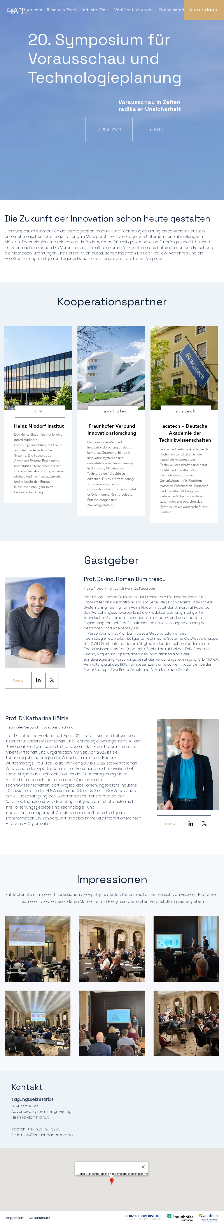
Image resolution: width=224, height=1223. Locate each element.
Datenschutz (40, 1217)
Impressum (15, 1217)
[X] (52, 680)
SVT (18, 10)
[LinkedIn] (38, 680)
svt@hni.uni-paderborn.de (48, 1135)
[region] (38, 414)
